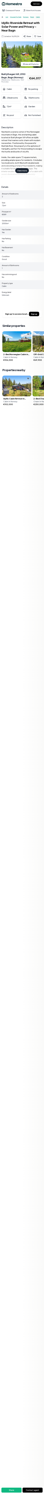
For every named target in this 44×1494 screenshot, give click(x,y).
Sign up (34, 314)
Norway (26, 17)
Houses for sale (15, 17)
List (7, 17)
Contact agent (32, 1490)
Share (11, 1490)
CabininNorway (10, 357)
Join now (36, 4)
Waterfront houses (33, 10)
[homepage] (2, 17)
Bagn (32, 17)
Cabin (38, 17)
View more (22, 170)
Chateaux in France (12, 10)
